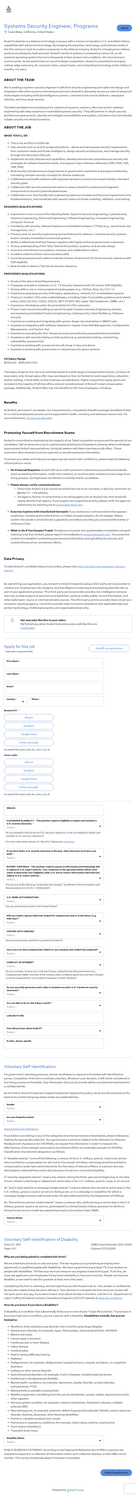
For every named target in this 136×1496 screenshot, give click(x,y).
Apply (124, 28)
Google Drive (29, 734)
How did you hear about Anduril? (25, 1028)
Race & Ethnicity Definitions (21, 1129)
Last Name (13, 673)
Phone (36, 699)
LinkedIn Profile (15, 1015)
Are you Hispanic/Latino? (20, 1117)
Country (12, 699)
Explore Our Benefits (39, 418)
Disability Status (15, 1438)
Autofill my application (109, 648)
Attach (29, 717)
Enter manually (29, 742)
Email (10, 686)
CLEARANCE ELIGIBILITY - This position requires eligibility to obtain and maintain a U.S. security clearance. (52, 822)
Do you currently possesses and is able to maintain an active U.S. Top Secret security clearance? (52, 989)
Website (11, 808)
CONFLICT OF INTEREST (21, 962)
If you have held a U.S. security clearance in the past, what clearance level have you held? (51, 852)
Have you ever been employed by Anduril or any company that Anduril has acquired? (53, 949)
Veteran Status (15, 1217)
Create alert (27, 628)
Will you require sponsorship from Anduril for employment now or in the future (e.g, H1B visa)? (51, 917)
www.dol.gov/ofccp (110, 1298)
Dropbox (29, 725)
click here (69, 841)
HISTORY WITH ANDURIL (21, 931)
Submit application (116, 1472)
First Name (13, 661)
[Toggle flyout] (23, 702)
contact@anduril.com (69, 504)
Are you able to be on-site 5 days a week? (29, 1003)
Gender (11, 1104)
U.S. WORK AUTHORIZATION (23, 897)
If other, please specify (19, 1041)
